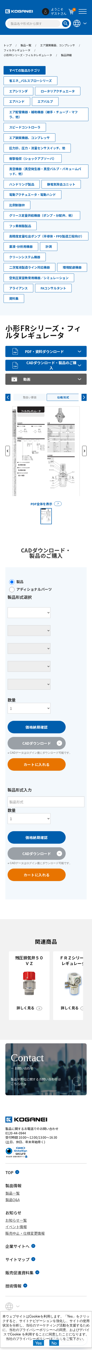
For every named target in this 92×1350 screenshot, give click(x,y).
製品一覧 (26, 45)
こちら (58, 1338)
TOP (9, 1172)
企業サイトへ (17, 1246)
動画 (26, 379)
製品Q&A (12, 1199)
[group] (29, 985)
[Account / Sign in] (45, 11)
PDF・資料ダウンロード (44, 351)
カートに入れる (37, 764)
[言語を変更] (79, 23)
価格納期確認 (36, 727)
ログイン (31, 752)
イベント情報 (16, 1226)
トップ (8, 45)
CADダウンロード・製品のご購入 (51, 365)
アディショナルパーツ (34, 589)
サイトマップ (17, 1259)
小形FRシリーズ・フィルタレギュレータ (28, 55)
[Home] (19, 11)
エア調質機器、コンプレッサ (57, 45)
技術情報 (13, 1286)
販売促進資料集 (19, 1272)
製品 (19, 581)
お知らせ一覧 (16, 1220)
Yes (38, 1343)
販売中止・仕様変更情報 (25, 1233)
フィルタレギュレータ (17, 50)
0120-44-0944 (15, 1133)
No (54, 1343)
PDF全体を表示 (41, 504)
